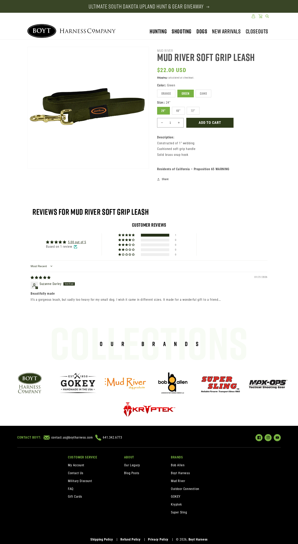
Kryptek (176, 504)
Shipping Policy (101, 539)
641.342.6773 (112, 437)
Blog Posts (131, 473)
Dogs (201, 31)
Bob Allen (177, 465)
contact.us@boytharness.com (72, 437)
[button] (267, 16)
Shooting (182, 31)
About (129, 457)
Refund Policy (130, 539)
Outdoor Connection (185, 489)
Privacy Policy (158, 539)
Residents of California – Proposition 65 (193, 169)
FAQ (71, 489)
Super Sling (179, 512)
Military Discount (80, 481)
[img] (41, 277)
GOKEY (175, 496)
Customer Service (82, 457)
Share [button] (165, 179)
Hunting (158, 31)
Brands (177, 457)
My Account (76, 465)
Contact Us (75, 473)
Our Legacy (132, 465)
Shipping (162, 77)
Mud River (178, 481)
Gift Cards (75, 496)
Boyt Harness (180, 473)
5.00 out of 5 (77, 242)
